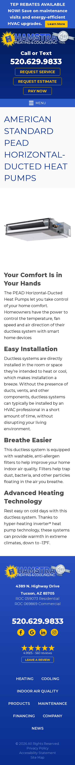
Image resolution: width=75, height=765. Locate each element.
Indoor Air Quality (37, 691)
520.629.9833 (36, 61)
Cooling (50, 679)
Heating (24, 679)
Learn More (56, 24)
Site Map (37, 757)
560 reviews (43, 653)
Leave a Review (37, 660)
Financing (24, 716)
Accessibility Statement (37, 753)
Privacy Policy (38, 748)
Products (19, 703)
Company (52, 716)
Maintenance (52, 703)
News (38, 728)
